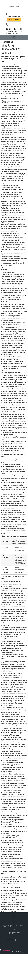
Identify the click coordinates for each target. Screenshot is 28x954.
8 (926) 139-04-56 (14, 933)
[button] (14, 19)
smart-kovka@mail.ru (14, 940)
